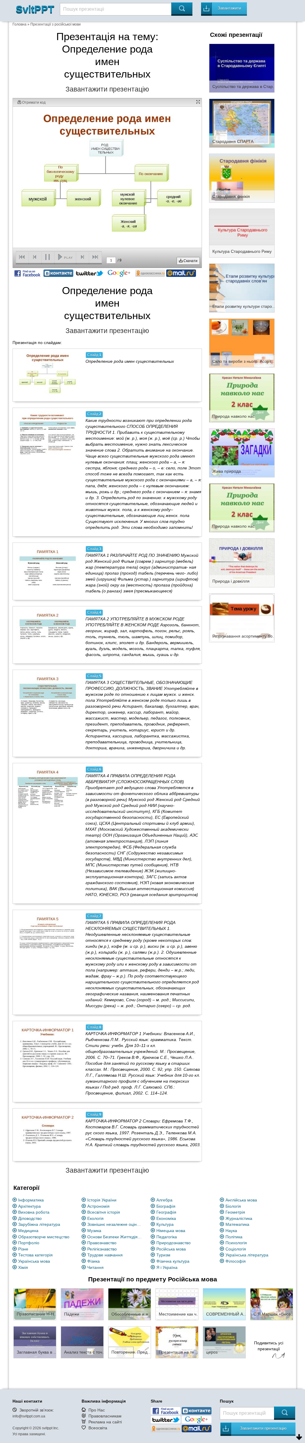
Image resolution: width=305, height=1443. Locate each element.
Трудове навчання (105, 1255)
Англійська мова (241, 1200)
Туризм (163, 1255)
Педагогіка (166, 1236)
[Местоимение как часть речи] (177, 1304)
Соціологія (235, 1249)
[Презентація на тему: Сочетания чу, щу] (177, 1342)
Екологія (95, 1218)
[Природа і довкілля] (241, 562)
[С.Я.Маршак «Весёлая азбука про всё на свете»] (271, 1304)
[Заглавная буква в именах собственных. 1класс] (35, 1342)
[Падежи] (82, 1304)
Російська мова (171, 1249)
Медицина (28, 1230)
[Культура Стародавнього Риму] (241, 232)
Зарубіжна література (39, 1224)
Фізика (93, 1261)
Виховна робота (33, 1212)
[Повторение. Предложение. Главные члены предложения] (129, 1342)
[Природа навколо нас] (241, 397)
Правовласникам (105, 1416)
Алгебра (164, 1200)
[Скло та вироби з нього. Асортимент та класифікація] (241, 342)
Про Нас (96, 1410)
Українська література (246, 1255)
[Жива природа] (241, 452)
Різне (23, 1249)
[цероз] (224, 1342)
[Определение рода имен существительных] (47, 375)
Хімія (23, 1267)
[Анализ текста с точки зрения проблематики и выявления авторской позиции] (82, 1342)
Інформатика (31, 1200)
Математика (237, 1224)
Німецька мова (170, 1230)
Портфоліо (28, 1242)
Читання (95, 1267)
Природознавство (173, 1242)
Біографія (165, 1206)
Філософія (235, 1261)
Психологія (236, 1242)
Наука (231, 1230)
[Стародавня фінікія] (241, 177)
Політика (233, 1236)
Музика (94, 1230)
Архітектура (29, 1206)
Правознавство (101, 1242)
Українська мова (34, 1261)
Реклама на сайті (105, 1422)
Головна (20, 24)
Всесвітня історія (103, 1212)
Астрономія (98, 1206)
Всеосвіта (97, 1427)
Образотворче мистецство (43, 1236)
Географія (166, 1212)
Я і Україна (167, 1267)
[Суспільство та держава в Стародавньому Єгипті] (241, 67)
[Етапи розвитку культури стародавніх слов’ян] (241, 287)
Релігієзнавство (102, 1249)
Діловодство (30, 1218)
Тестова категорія (35, 1255)
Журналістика (238, 1218)
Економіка (166, 1218)
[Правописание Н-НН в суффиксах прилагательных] (35, 1304)
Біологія (233, 1206)
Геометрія (235, 1212)
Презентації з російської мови (55, 24)
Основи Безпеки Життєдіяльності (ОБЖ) (115, 1236)
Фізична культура (172, 1261)
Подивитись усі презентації (268, 1346)
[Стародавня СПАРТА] (241, 122)
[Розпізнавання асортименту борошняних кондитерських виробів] (241, 617)
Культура (165, 1224)
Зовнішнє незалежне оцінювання (115, 1224)
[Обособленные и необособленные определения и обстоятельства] (129, 1304)
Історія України (101, 1200)
